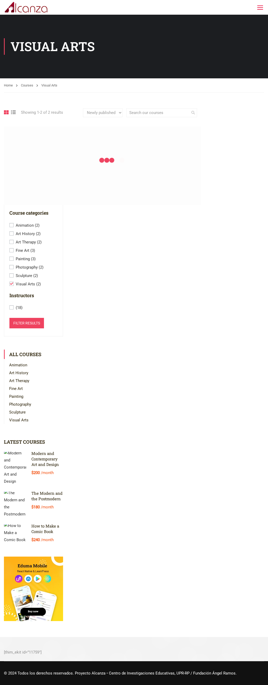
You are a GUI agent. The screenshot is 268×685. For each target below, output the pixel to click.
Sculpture (27, 275)
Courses (27, 85)
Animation (28, 225)
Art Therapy (29, 242)
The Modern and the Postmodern (47, 496)
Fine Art (25, 250)
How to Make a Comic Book (45, 528)
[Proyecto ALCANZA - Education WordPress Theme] (26, 7)
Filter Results (26, 323)
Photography (29, 267)
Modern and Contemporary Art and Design (45, 459)
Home (8, 85)
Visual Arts (28, 284)
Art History (28, 233)
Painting (26, 259)
